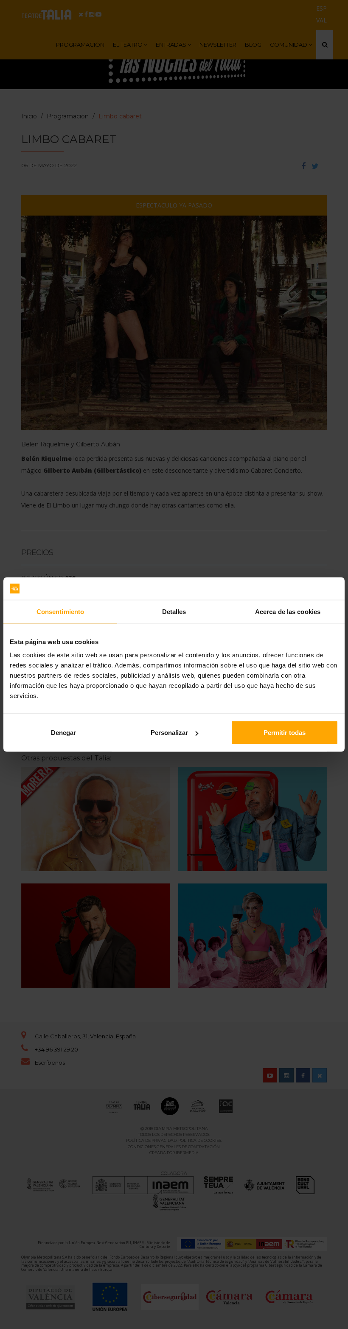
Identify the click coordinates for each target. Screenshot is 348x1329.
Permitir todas (285, 732)
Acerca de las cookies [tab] (287, 611)
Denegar (63, 732)
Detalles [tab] (174, 611)
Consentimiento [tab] (60, 611)
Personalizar (169, 732)
